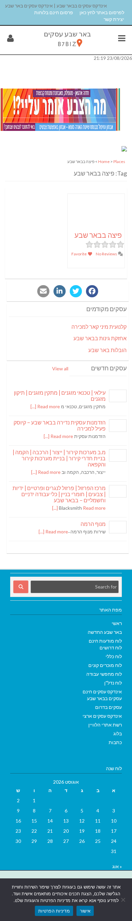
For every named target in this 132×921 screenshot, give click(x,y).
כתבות (115, 742)
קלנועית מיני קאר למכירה (99, 326)
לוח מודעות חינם (105, 641)
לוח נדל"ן (113, 683)
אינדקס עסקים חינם (102, 691)
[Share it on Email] (43, 291)
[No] (123, 899)
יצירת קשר (114, 19)
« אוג (117, 866)
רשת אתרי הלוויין (105, 725)
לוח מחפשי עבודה (104, 674)
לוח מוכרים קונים (105, 665)
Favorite (79, 253)
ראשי (117, 623)
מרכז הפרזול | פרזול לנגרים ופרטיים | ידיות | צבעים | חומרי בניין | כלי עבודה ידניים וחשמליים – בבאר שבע (59, 494)
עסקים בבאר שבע (104, 698)
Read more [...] (45, 406)
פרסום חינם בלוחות (53, 12)
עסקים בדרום (108, 707)
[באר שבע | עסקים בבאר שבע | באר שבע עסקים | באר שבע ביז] (67, 48)
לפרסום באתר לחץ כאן (102, 12)
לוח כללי (114, 656)
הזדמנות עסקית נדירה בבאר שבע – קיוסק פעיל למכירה (60, 425)
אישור (85, 911)
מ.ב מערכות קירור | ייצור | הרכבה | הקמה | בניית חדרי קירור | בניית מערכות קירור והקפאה (59, 458)
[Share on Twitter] (76, 291)
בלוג (117, 733)
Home (104, 161)
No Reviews (107, 253)
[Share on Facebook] (92, 291)
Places (119, 161)
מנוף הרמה (93, 524)
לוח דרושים (111, 647)
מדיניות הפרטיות (54, 911)
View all (60, 368)
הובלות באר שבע (107, 350)
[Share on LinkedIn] (59, 291)
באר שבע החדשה (105, 632)
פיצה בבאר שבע (98, 235)
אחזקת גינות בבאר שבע (100, 338)
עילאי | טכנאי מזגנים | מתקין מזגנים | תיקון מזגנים (60, 395)
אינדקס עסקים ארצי (102, 716)
